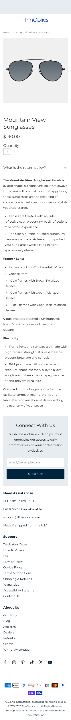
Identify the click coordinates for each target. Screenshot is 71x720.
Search (8, 644)
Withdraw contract (17, 649)
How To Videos (14, 550)
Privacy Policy (13, 562)
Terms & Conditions (17, 573)
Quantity (11, 145)
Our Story (10, 615)
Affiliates (9, 627)
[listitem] (35, 7)
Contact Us (11, 596)
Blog (6, 621)
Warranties (11, 584)
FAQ (6, 556)
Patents (9, 638)
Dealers (8, 632)
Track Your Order (15, 544)
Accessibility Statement (20, 590)
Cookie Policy (13, 567)
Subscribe (35, 474)
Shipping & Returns (17, 579)
